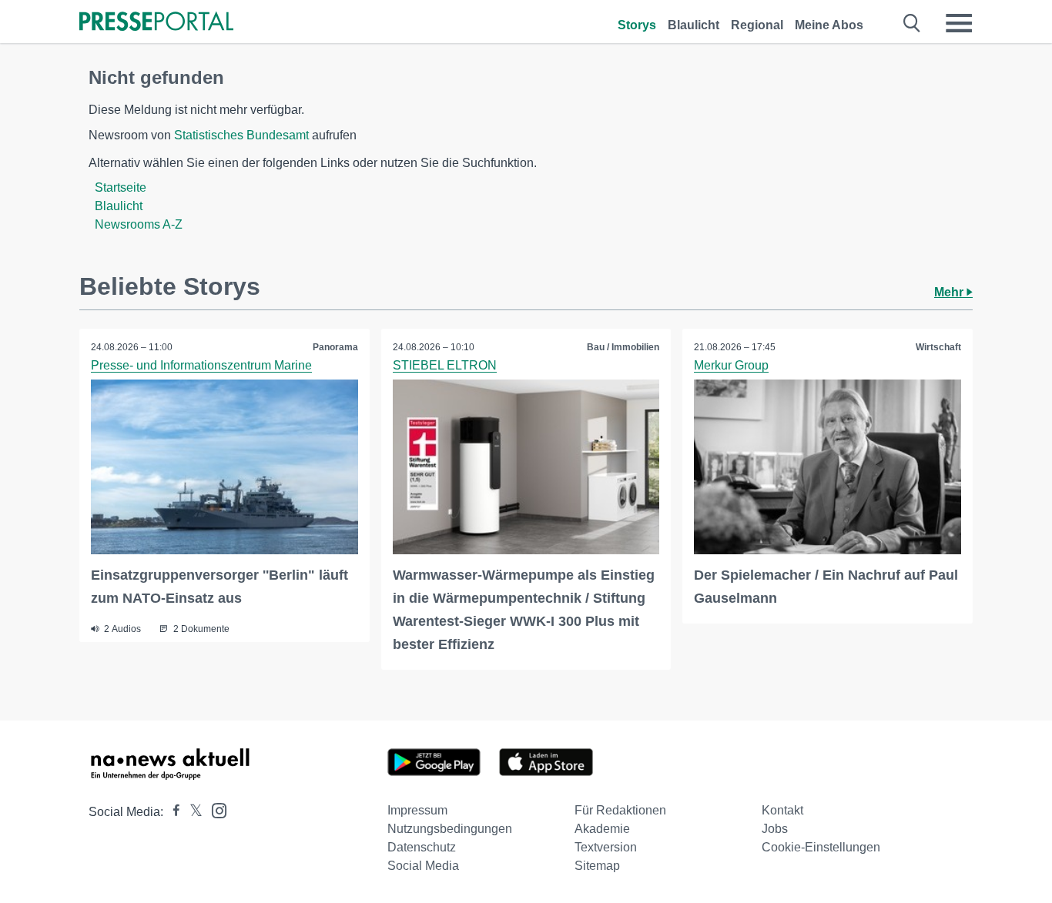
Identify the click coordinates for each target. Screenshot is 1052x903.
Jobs (775, 828)
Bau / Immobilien (623, 347)
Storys (637, 25)
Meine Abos (829, 25)
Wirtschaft (938, 347)
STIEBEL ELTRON (445, 365)
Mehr (950, 292)
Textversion (606, 847)
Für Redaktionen (620, 810)
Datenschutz (421, 847)
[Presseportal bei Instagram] (214, 809)
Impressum (417, 810)
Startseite (120, 187)
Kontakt (782, 810)
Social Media (423, 865)
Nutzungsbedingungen (449, 828)
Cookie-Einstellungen (821, 847)
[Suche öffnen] (912, 23)
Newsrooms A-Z (139, 224)
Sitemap (597, 865)
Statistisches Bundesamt (241, 135)
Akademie (602, 828)
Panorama (335, 347)
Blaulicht (693, 25)
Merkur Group (731, 365)
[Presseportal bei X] (191, 811)
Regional (757, 25)
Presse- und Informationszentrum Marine (201, 365)
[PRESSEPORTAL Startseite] (156, 22)
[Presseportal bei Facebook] (171, 811)
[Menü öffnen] (959, 23)
